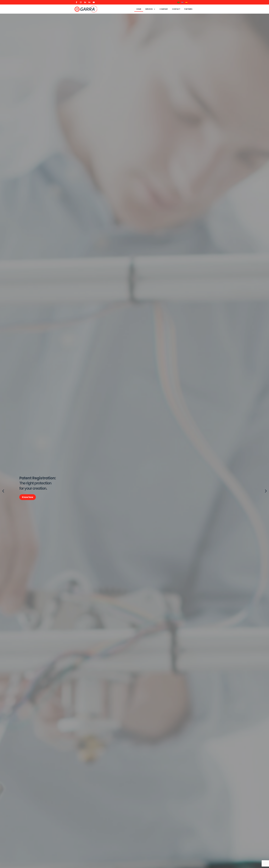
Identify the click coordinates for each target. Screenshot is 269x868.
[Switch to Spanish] (186, 2)
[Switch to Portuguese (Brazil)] (178, 2)
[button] (3, 491)
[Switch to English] (182, 2)
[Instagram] (81, 2)
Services (149, 9)
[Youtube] (94, 2)
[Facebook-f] (76, 2)
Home (138, 9)
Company (164, 9)
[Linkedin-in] (85, 2)
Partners (188, 9)
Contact (176, 9)
